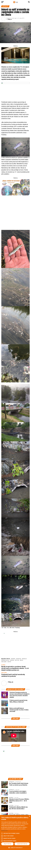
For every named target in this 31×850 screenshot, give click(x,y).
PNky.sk (10, 19)
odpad (12, 660)
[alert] (15, 832)
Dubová (19, 658)
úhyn (9, 661)
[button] (15, 847)
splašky (4, 661)
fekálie (25, 658)
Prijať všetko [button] (7, 843)
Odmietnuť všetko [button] (22, 843)
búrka (13, 658)
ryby (21, 660)
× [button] (29, 816)
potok (17, 660)
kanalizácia (5, 660)
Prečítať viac (4, 830)
